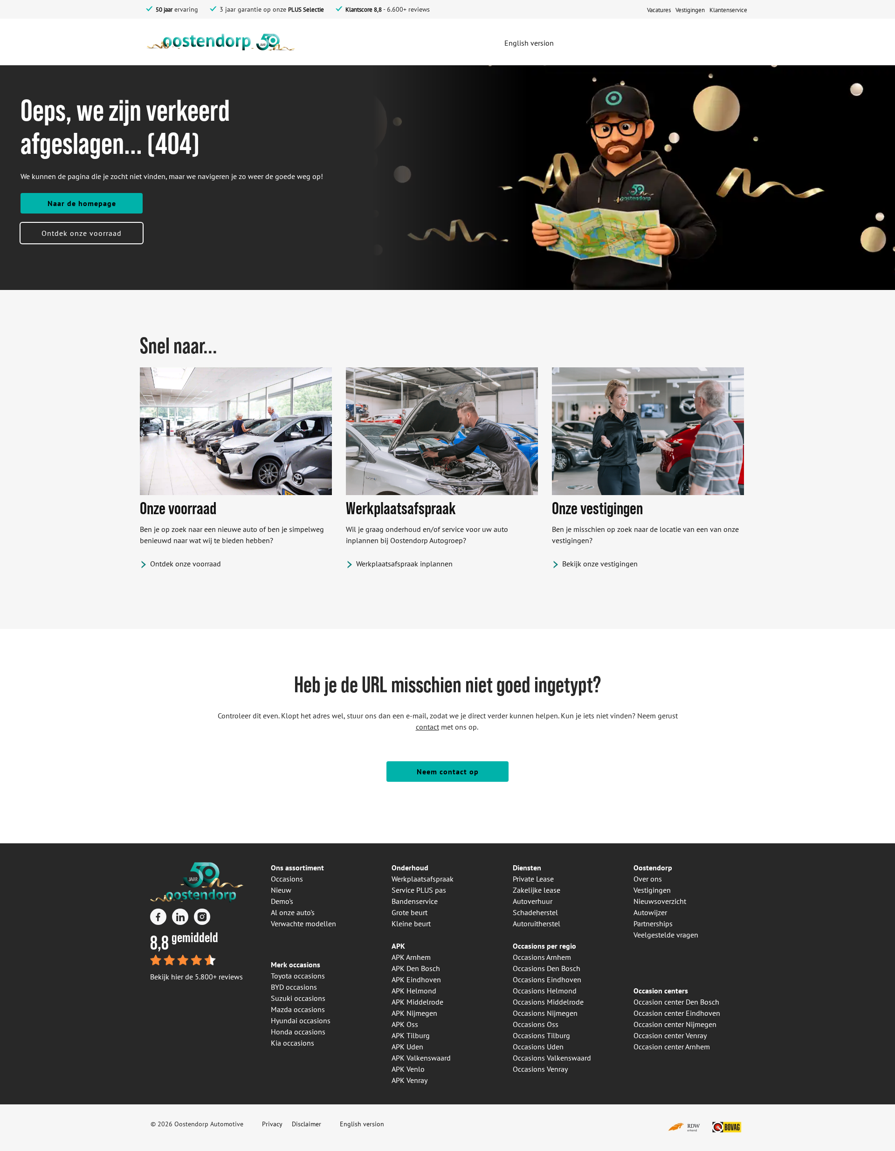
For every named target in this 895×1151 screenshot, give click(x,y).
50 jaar (164, 10)
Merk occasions (295, 964)
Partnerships (653, 923)
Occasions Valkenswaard (552, 1057)
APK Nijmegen (414, 1013)
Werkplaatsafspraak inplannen (404, 563)
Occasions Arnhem (542, 957)
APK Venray (409, 1080)
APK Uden (407, 1046)
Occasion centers (660, 990)
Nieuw (281, 890)
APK (398, 946)
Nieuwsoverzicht (659, 901)
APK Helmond (414, 990)
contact (427, 726)
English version (362, 1124)
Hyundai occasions (300, 1020)
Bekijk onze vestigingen (600, 563)
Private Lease (533, 878)
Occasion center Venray (670, 1035)
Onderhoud (410, 867)
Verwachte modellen (303, 923)
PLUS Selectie (306, 10)
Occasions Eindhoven (547, 979)
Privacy (272, 1124)
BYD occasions (294, 987)
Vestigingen (652, 890)
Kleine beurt (411, 923)
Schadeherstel (535, 912)
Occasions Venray (540, 1069)
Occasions (287, 878)
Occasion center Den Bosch (676, 1001)
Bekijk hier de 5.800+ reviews (196, 976)
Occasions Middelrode (548, 1001)
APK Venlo (408, 1069)
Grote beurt (409, 912)
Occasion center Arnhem (671, 1046)
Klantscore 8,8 (363, 10)
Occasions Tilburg (541, 1035)
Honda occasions (298, 1031)
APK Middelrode (417, 1001)
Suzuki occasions (298, 998)
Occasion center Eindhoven (676, 1013)
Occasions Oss (535, 1024)
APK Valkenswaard (421, 1057)
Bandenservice (415, 901)
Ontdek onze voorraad (81, 233)
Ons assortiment (297, 867)
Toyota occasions (298, 975)
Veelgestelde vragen (665, 934)
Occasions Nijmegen (545, 1013)
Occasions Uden (538, 1046)
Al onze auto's (293, 912)
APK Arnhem (411, 957)
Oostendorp (652, 867)
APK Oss (405, 1024)
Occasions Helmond (545, 990)
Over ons (647, 878)
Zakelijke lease (536, 890)
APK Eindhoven (416, 979)
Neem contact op (448, 771)
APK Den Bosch (416, 968)
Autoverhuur (532, 901)
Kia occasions (292, 1043)
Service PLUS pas (419, 890)
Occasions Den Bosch (546, 968)
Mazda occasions (298, 1009)
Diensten (527, 867)
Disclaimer (306, 1124)
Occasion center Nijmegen (674, 1024)
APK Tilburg (411, 1035)
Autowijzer (650, 912)
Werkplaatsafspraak (423, 878)
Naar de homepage (82, 203)
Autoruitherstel (536, 923)
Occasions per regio (544, 946)
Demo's (282, 901)
